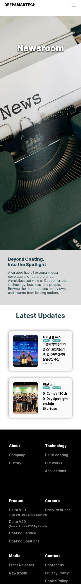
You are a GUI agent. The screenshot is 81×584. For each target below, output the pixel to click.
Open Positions (57, 510)
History (15, 463)
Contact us (54, 565)
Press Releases (21, 565)
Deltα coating (56, 455)
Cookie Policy (56, 581)
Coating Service (22, 533)
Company (17, 455)
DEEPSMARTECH (20, 5)
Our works (53, 463)
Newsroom (18, 573)
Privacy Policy (57, 573)
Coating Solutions (24, 541)
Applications (55, 471)
